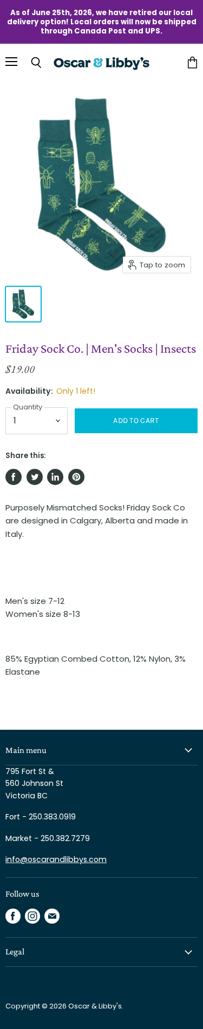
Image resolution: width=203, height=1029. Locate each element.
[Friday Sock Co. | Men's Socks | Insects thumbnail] (23, 304)
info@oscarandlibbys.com (56, 859)
